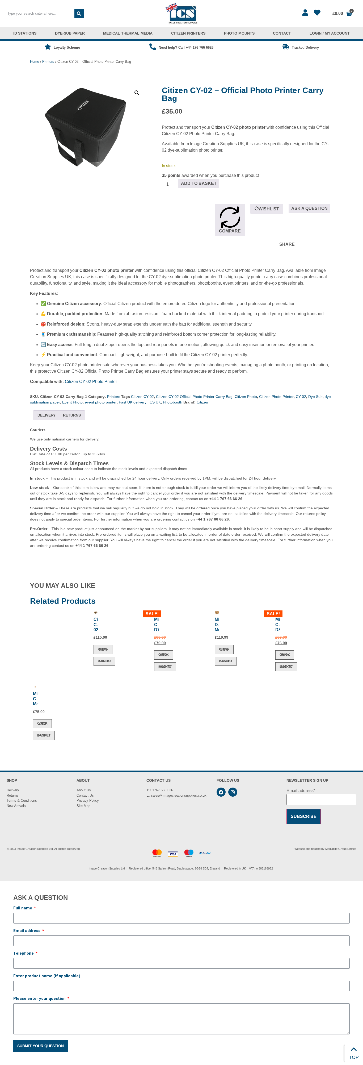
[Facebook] (221, 792)
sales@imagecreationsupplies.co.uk (178, 795)
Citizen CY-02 (142, 396)
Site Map (83, 806)
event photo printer (101, 402)
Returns (13, 795)
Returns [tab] (72, 415)
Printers (48, 62)
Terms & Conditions (22, 800)
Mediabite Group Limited (340, 848)
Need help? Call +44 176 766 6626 (186, 47)
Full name (23, 908)
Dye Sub (315, 396)
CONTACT (282, 33)
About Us (84, 790)
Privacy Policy (88, 800)
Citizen (202, 402)
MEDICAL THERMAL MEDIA (128, 33)
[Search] (79, 13)
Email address (27, 931)
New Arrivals (16, 806)
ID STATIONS (24, 33)
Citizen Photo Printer (276, 396)
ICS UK (155, 402)
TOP (354, 1057)
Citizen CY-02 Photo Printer (91, 381)
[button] (137, 93)
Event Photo (72, 402)
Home (34, 62)
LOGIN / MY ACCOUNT (330, 33)
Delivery (13, 790)
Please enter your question (40, 999)
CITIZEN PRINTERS (188, 33)
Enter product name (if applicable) (46, 976)
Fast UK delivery (132, 402)
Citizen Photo (246, 396)
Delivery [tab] (46, 415)
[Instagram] (232, 792)
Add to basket (199, 183)
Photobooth (172, 402)
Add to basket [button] (104, 661)
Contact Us (85, 795)
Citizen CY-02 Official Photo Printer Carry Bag (194, 396)
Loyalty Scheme (67, 47)
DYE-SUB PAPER (70, 33)
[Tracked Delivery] (285, 46)
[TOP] (354, 1049)
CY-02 (301, 396)
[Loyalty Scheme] (47, 46)
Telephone (24, 953)
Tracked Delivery (305, 47)
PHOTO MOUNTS (239, 33)
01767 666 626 (161, 790)
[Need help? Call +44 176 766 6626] (152, 46)
